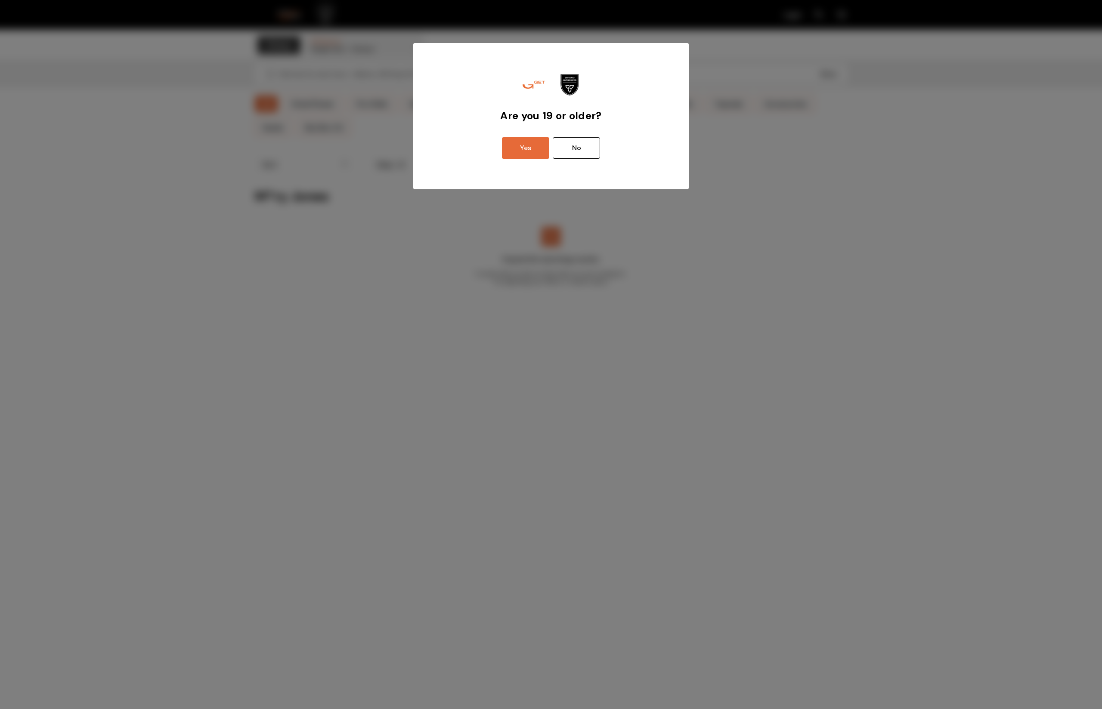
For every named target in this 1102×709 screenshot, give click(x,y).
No (576, 147)
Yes (525, 147)
